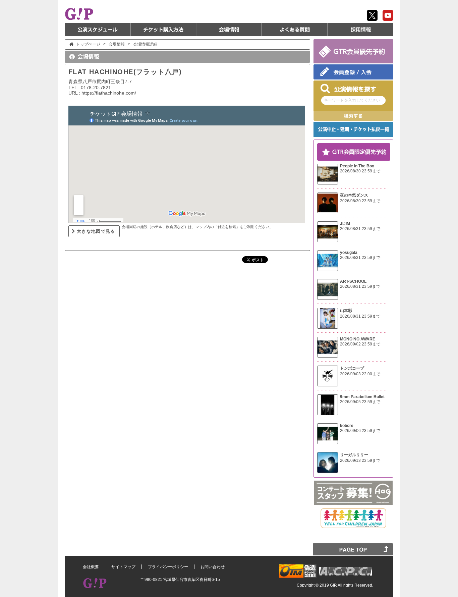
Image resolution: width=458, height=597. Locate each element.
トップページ (88, 44)
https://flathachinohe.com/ (108, 93)
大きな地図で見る (96, 231)
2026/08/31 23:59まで (360, 228)
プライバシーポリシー (168, 566)
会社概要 (91, 566)
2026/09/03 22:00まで (360, 374)
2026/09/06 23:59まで (360, 430)
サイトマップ (123, 566)
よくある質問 (295, 29)
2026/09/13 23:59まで (360, 460)
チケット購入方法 (163, 29)
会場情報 (229, 29)
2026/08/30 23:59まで (360, 171)
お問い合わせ (213, 566)
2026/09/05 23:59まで (360, 401)
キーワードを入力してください (352, 100)
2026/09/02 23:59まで (360, 344)
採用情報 (360, 29)
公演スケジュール (97, 29)
